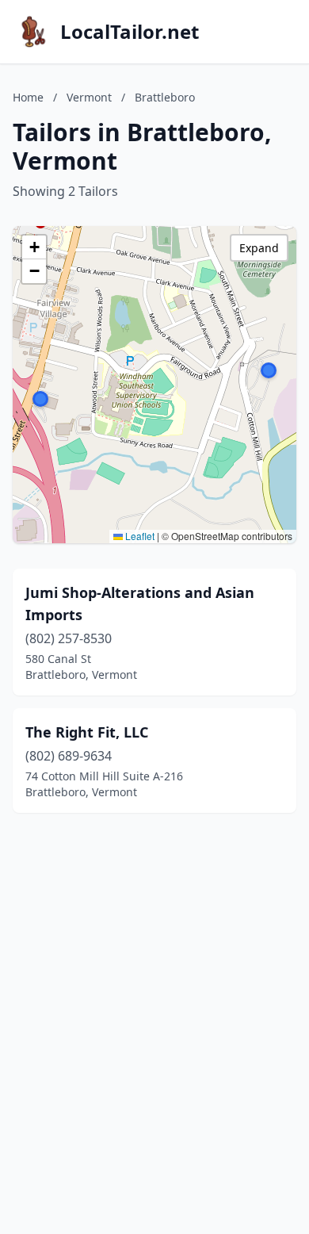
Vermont (89, 97)
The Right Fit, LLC (86, 732)
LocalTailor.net (129, 31)
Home (28, 97)
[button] (40, 399)
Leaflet (138, 535)
